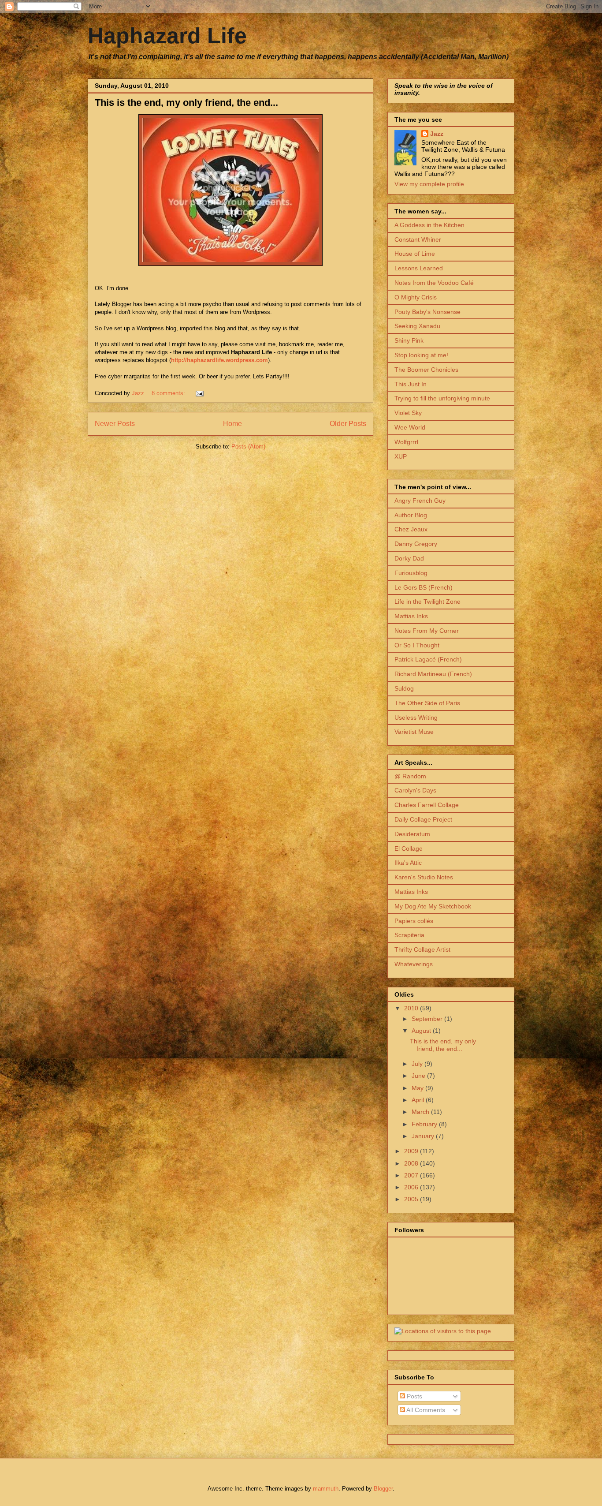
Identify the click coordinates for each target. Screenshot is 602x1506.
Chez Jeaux (410, 529)
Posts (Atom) (248, 446)
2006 (412, 1187)
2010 (412, 1008)
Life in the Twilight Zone (427, 601)
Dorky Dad (409, 558)
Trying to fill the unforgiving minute (442, 398)
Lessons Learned (418, 268)
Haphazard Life (167, 35)
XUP (400, 456)
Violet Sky (408, 412)
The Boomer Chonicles (426, 369)
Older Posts (348, 423)
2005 (412, 1199)
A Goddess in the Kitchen (429, 224)
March (421, 1111)
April (419, 1099)
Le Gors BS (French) (423, 587)
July (418, 1063)
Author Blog (410, 515)
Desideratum (412, 833)
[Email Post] (199, 393)
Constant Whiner (417, 239)
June (419, 1075)
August (422, 1030)
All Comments (425, 1409)
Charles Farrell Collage (426, 804)
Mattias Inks (411, 616)
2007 (412, 1175)
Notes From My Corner (426, 630)
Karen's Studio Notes (423, 877)
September (428, 1018)
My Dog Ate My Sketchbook (432, 906)
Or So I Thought (416, 645)
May (418, 1087)
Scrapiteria (409, 934)
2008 (412, 1163)
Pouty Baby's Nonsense (427, 311)
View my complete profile (429, 183)
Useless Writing (416, 717)
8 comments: (169, 393)
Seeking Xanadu (417, 325)
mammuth (325, 1488)
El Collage (408, 848)
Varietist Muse (414, 731)
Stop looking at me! (421, 355)
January (424, 1136)
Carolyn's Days (415, 790)
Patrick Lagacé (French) (428, 659)
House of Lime (414, 253)
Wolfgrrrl (406, 441)
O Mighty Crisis (415, 297)
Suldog (404, 688)
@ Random (410, 776)
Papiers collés (413, 920)
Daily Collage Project (423, 819)
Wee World (409, 427)
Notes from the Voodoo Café (434, 282)
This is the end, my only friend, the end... (186, 102)
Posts (413, 1396)
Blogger (383, 1488)
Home (232, 423)
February (425, 1124)
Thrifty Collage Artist (422, 949)
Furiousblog (410, 572)
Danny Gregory (415, 543)
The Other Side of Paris (427, 702)
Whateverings (413, 964)
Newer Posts (115, 423)
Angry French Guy (420, 500)
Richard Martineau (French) (433, 673)
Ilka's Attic (408, 862)
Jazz (436, 133)
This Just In (410, 384)
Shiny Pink (409, 340)
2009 (412, 1151)
